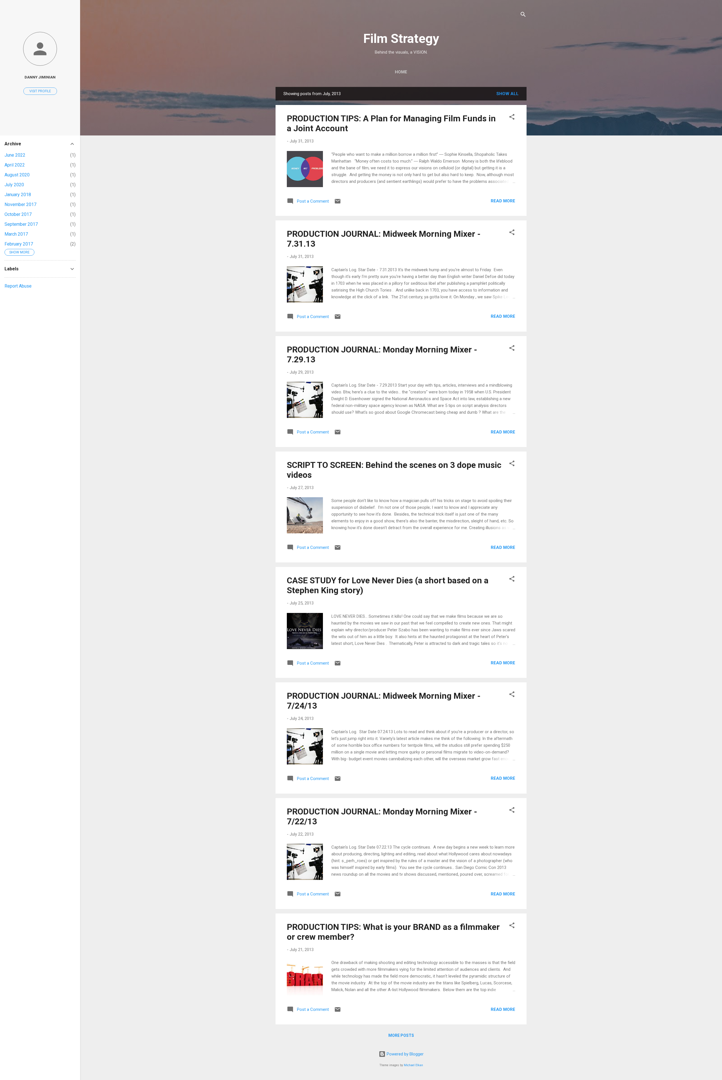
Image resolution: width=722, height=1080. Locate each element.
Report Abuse (18, 286)
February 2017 (19, 244)
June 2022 (15, 155)
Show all (507, 93)
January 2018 (18, 194)
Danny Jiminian (40, 77)
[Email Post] (337, 203)
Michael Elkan (413, 1065)
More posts (401, 1035)
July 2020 (14, 184)
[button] (512, 117)
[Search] (523, 15)
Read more (503, 200)
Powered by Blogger (405, 1054)
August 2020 (17, 175)
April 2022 (15, 165)
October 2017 (18, 214)
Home (401, 72)
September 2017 (21, 224)
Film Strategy (401, 38)
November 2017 (20, 204)
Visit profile (40, 91)
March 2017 (16, 234)
